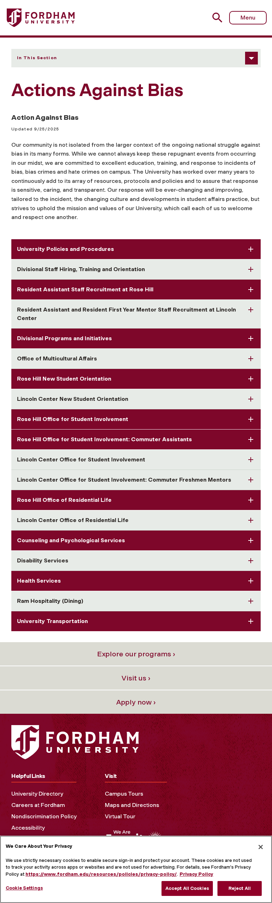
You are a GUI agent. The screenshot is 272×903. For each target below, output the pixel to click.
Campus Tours (124, 793)
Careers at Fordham (38, 805)
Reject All (239, 888)
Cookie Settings (24, 888)
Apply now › (136, 702)
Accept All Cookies (187, 888)
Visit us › (136, 678)
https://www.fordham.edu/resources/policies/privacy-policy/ (101, 874)
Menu (247, 17)
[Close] (260, 847)
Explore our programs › (136, 654)
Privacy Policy (196, 874)
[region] (136, 869)
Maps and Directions (132, 805)
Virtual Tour (120, 816)
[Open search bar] (218, 17)
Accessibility (28, 827)
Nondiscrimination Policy (43, 816)
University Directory (37, 793)
